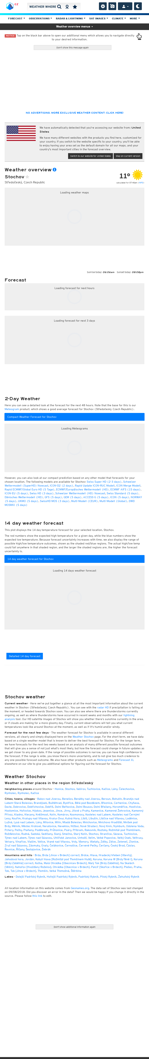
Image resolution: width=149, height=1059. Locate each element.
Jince (58, 810)
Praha (137, 866)
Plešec (128, 866)
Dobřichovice (35, 806)
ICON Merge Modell (128, 485)
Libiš (84, 818)
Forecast (15, 18)
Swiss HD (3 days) (42, 493)
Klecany (29, 814)
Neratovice (49, 826)
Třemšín (43, 870)
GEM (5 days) (73, 497)
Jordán (29, 859)
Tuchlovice (93, 788)
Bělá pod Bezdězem (87, 802)
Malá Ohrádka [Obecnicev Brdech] (65, 863)
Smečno (67, 833)
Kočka (38, 863)
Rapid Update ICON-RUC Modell (95, 485)
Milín (58, 822)
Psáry (67, 830)
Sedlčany (46, 833)
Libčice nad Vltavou (111, 818)
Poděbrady (41, 830)
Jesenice (48, 810)
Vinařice (20, 841)
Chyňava (133, 802)
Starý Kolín (80, 833)
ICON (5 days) (119, 497)
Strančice (106, 833)
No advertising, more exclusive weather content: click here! (74, 113)
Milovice (48, 822)
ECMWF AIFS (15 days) (125, 489)
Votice (41, 841)
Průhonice (56, 830)
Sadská (35, 833)
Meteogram (12, 409)
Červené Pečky (88, 845)
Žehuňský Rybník (128, 876)
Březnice (106, 802)
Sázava (117, 833)
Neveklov (63, 826)
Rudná (25, 833)
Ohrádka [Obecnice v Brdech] (71, 866)
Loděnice (131, 818)
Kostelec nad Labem (98, 814)
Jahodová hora (14, 859)
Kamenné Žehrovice (117, 810)
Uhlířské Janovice (65, 837)
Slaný (57, 833)
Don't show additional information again (74, 926)
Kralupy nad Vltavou (35, 818)
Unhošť (82, 837)
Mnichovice (90, 822)
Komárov (62, 814)
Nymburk (119, 826)
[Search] (59, 6)
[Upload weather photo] (112, 6)
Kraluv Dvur (56, 818)
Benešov (67, 798)
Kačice (106, 788)
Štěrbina (76, 870)
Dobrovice (19, 806)
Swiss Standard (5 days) (123, 493)
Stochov (70, 788)
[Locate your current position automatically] (67, 6)
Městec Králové (31, 826)
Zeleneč (122, 841)
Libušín (93, 818)
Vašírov (80, 788)
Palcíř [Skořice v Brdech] (106, 866)
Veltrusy (137, 837)
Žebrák (46, 849)
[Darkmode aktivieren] (138, 6)
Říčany (20, 849)
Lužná (8, 822)
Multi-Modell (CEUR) (84, 501)
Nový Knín (105, 826)
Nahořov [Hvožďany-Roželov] (33, 866)
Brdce (84, 855)
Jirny (67, 810)
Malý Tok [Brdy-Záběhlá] (103, 863)
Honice (59, 788)
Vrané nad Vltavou (58, 841)
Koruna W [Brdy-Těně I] (117, 859)
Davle (8, 806)
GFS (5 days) (53, 497)
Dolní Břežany (102, 806)
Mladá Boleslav (71, 822)
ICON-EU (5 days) (16, 493)
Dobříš (49, 806)
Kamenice (97, 810)
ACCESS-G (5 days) (96, 497)
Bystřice (68, 802)
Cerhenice (120, 802)
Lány (114, 788)
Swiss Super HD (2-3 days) (104, 481)
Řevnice (10, 849)
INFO (141, 182)
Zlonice (133, 841)
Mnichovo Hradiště (110, 822)
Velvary (9, 841)
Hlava (93, 855)
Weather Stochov (83, 736)
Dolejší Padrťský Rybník (30, 876)
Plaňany (28, 830)
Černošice (71, 845)
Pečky (18, 830)
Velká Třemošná (59, 870)
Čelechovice (126, 788)
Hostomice (11, 810)
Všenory (83, 841)
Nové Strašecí (89, 826)
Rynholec (10, 793)
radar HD (103, 707)
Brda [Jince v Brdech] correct (61, 855)
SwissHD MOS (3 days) (55, 501)
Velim (91, 837)
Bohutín (117, 798)
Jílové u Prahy (80, 810)
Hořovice (25, 810)
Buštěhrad (55, 802)
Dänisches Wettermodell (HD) (24, 497)
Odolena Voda (135, 826)
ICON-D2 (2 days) (61, 485)
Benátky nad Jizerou (87, 798)
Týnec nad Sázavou (40, 837)
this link (37, 895)
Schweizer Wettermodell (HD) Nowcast (80, 493)
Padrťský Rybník (88, 876)
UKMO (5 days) (28, 501)
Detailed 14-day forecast (24, 656)
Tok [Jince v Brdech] (23, 870)
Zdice (112, 841)
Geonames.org (80, 888)
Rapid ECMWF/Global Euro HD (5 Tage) (30, 489)
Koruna (97, 859)
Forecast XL (126, 759)
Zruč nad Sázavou (16, 845)
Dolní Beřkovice (64, 806)
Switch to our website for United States (90, 155)
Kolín (53, 814)
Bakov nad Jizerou (49, 798)
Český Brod (118, 845)
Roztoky (102, 830)
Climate (118, 18)
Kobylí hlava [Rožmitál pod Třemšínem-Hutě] (63, 859)
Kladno (18, 814)
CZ (16, 4)
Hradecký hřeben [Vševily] (115, 855)
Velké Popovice (106, 837)
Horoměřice (120, 806)
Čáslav (130, 845)
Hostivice (135, 806)
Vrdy (74, 841)
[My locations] (74, 6)
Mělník (16, 826)
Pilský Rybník (108, 876)
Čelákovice (56, 845)
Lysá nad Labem (24, 822)
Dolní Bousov (84, 806)
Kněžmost (42, 814)
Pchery (9, 830)
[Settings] (103, 6)
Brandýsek (40, 802)
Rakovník (90, 830)
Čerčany (104, 845)
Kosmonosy (77, 814)
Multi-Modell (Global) (113, 501)
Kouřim (16, 818)
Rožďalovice (12, 833)
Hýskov (36, 810)
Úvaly (44, 845)
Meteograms (105, 759)
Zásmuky (34, 845)
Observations (39, 18)
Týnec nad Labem (16, 837)
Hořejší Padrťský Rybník (62, 876)
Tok (7, 870)
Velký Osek (124, 837)
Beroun (106, 798)
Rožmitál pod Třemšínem (124, 830)
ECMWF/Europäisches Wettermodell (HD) (82, 489)
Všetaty (94, 841)
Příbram (78, 830)
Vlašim (31, 841)
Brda (38, 855)
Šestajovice (33, 849)
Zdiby (103, 841)
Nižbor (75, 826)
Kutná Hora (72, 818)
